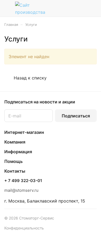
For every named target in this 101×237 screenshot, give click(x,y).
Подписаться (76, 116)
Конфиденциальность (24, 228)
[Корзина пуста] (92, 8)
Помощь (13, 161)
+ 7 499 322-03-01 (23, 180)
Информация (18, 151)
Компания (14, 142)
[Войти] (81, 8)
